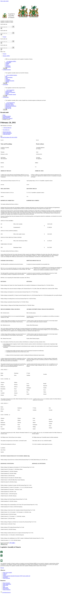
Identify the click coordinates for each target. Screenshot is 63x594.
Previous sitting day (7, 127)
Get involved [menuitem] (5, 84)
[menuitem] (11, 61)
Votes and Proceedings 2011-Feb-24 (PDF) (8, 137)
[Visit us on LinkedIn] (1, 556)
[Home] (19, 19)
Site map (2, 567)
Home (4, 115)
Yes (12, 542)
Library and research (7, 584)
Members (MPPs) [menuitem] (6, 55)
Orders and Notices (6, 134)
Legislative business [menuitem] (7, 69)
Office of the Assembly (7, 572)
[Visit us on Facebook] (1, 552)
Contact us (5, 573)
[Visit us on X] (1, 554)
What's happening (6, 578)
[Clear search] (13, 27)
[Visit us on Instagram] (1, 550)
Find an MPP (5, 585)
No (14, 542)
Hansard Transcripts (7, 131)
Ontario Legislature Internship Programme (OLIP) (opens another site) (16, 575)
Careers (4, 574)
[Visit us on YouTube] (1, 561)
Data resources (6, 588)
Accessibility (5, 577)
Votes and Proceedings (7, 133)
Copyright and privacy (6, 592)
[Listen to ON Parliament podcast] (1, 557)
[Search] (1, 28)
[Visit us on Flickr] (1, 559)
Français (4, 36)
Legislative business (7, 116)
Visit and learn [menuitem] (6, 97)
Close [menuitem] (4, 68)
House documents (6, 117)
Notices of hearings (6, 589)
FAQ (4, 586)
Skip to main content (4, 1)
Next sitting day (6, 129)
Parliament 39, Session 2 (7, 118)
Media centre (5, 587)
